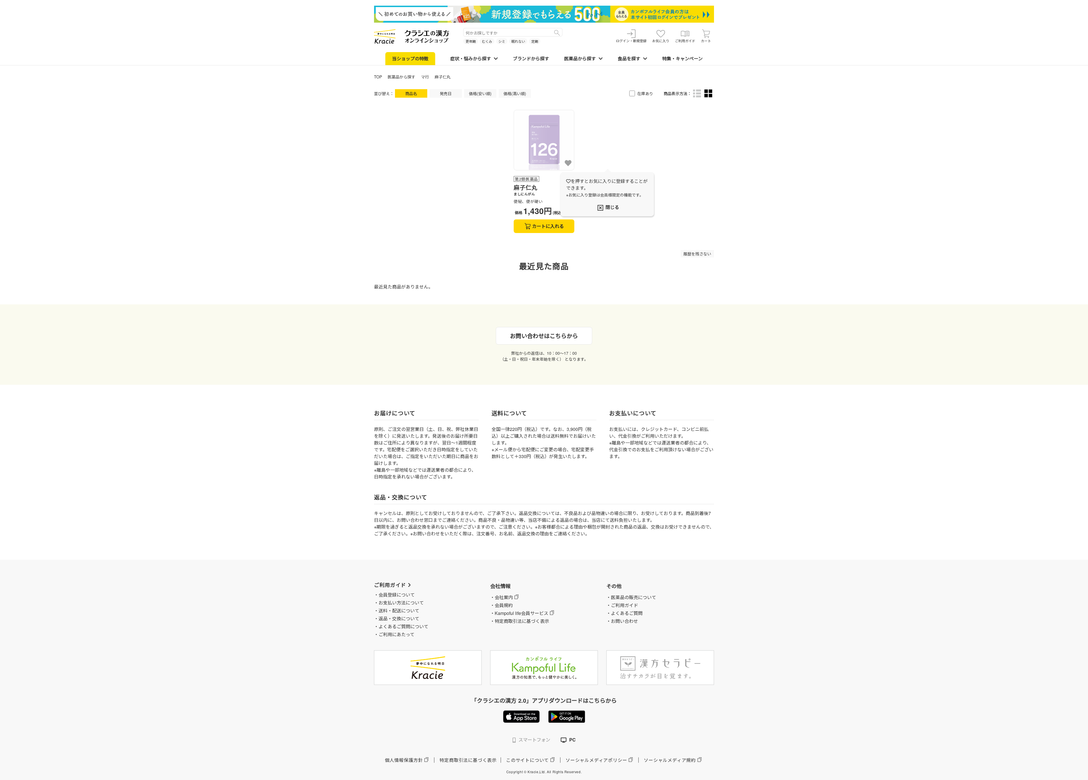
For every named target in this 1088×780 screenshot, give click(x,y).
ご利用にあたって (397, 634)
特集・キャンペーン (682, 58)
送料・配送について (399, 610)
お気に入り (660, 40)
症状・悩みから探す (470, 58)
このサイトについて (527, 760)
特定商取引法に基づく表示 (468, 760)
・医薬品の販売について (631, 597)
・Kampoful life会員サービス (519, 613)
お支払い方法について (401, 602)
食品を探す (629, 58)
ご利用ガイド (685, 40)
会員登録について (397, 594)
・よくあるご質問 (624, 613)
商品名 (411, 93)
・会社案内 (501, 597)
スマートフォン (534, 739)
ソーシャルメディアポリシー (596, 760)
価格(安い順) (480, 93)
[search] (557, 32)
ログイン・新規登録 (631, 40)
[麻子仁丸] (544, 140)
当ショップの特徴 (410, 58)
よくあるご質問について (403, 626)
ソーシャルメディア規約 (670, 760)
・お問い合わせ (622, 621)
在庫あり (645, 93)
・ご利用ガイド (622, 605)
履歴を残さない (697, 254)
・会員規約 (501, 605)
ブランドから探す (531, 58)
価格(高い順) (514, 93)
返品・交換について (399, 618)
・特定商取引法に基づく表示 (519, 621)
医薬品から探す (580, 58)
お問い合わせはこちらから (544, 336)
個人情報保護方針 (404, 760)
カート (706, 40)
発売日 (446, 93)
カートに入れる (548, 226)
